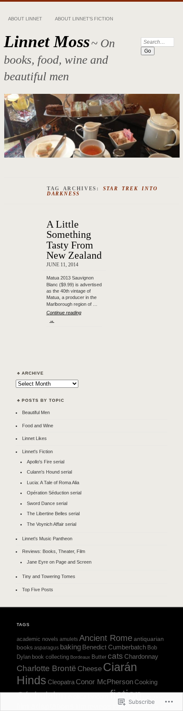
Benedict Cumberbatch (114, 647)
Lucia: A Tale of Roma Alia (53, 482)
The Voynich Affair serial (51, 524)
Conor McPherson (104, 682)
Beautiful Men (36, 412)
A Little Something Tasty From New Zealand (74, 239)
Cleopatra (61, 682)
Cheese (89, 669)
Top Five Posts (37, 589)
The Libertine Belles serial (53, 513)
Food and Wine (37, 425)
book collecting (50, 657)
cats (115, 656)
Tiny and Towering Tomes (48, 576)
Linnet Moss (47, 41)
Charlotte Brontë (46, 668)
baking (70, 647)
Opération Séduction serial (54, 492)
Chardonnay (141, 656)
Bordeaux (80, 657)
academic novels (37, 639)
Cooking (145, 682)
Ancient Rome (105, 638)
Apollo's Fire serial (45, 461)
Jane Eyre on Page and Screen (59, 561)
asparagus (46, 647)
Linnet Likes (34, 438)
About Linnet (25, 18)
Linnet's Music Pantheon (47, 538)
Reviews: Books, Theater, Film (53, 551)
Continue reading (63, 316)
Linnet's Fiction (37, 451)
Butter (99, 657)
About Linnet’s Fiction (84, 18)
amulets (69, 639)
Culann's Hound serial (49, 471)
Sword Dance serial (47, 503)
